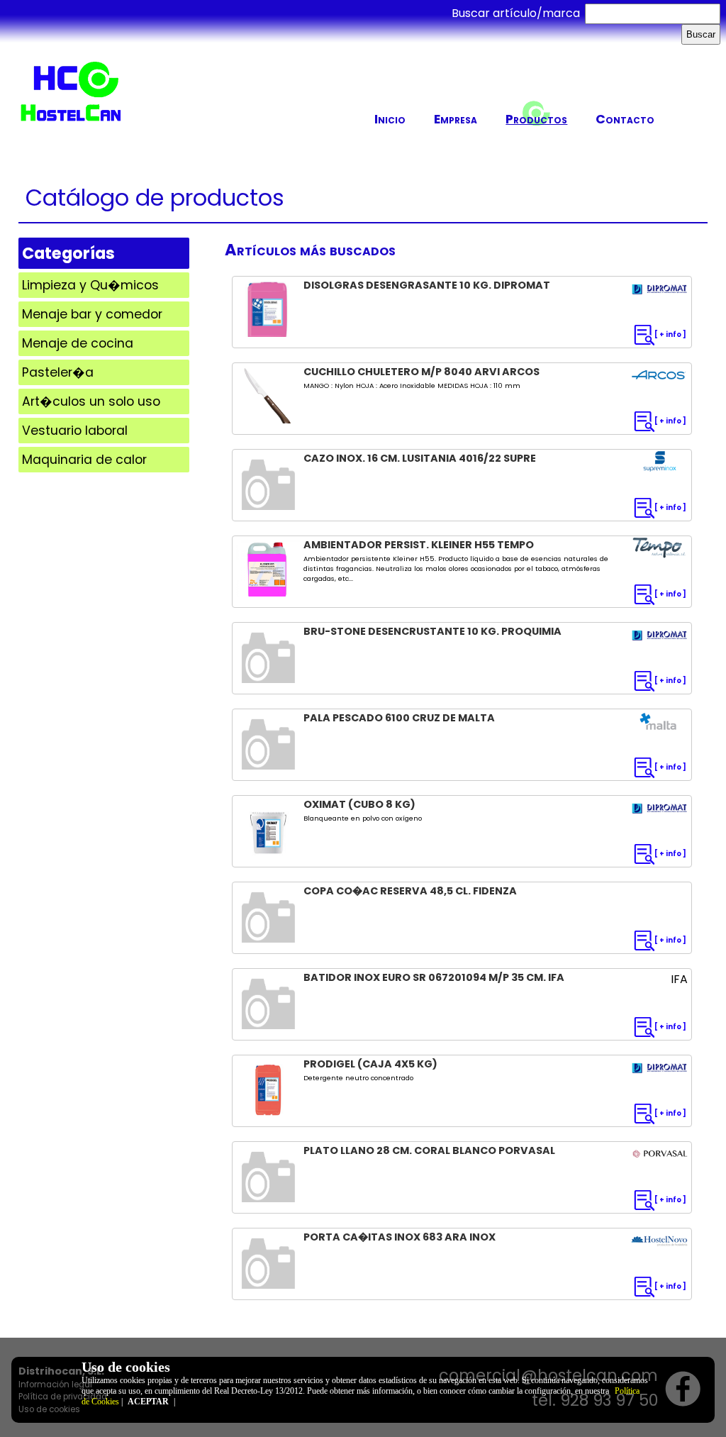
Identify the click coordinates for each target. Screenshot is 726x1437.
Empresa (455, 119)
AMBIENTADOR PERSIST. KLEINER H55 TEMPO (418, 545)
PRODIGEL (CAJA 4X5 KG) (370, 1064)
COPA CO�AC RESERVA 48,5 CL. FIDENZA (410, 891)
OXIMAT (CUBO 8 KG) (359, 804)
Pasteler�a (58, 372)
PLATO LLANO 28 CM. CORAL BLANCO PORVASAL (429, 1150)
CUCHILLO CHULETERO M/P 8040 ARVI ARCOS (421, 372)
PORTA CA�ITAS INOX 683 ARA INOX (399, 1237)
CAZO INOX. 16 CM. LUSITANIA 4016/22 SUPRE (419, 458)
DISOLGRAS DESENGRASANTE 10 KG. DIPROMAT (426, 285)
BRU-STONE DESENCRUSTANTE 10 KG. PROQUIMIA (432, 631)
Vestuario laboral (75, 430)
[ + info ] (670, 334)
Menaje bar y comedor (92, 314)
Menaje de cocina (77, 343)
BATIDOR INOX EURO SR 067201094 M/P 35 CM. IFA (433, 977)
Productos (536, 119)
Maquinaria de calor (84, 459)
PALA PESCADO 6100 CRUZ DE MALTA (399, 718)
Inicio (390, 119)
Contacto (625, 119)
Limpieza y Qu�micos (90, 285)
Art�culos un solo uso (91, 401)
